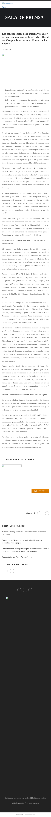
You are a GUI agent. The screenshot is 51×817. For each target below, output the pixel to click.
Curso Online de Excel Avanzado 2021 (18, 557)
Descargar (41, 491)
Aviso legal (26, 798)
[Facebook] (39, 513)
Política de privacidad (13, 798)
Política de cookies (39, 798)
